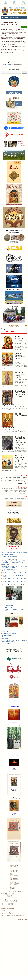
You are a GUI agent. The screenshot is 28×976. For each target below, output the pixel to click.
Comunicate (5, 637)
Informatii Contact (22, 919)
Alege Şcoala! (5, 564)
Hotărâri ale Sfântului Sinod (9, 633)
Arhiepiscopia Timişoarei (7, 908)
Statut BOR (5, 631)
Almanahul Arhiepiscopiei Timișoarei (14, 609)
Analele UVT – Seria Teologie (10, 556)
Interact (6, 917)
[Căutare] (25, 17)
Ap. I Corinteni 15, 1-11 (21, 483)
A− (22, 27)
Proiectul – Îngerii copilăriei (9, 570)
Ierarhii (3, 910)
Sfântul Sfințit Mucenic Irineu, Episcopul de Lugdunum (20, 374)
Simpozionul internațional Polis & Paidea (12, 562)
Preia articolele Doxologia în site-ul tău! (15, 498)
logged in (9, 64)
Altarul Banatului (9, 604)
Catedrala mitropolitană (7, 912)
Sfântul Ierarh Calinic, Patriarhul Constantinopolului (14, 420)
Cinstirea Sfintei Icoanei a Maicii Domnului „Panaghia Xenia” (20, 439)
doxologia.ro (23, 496)
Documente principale (7, 635)
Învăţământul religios (7, 554)
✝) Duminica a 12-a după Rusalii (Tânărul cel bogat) (21, 458)
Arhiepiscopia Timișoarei (11, 17)
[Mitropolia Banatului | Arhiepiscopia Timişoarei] (14, 10)
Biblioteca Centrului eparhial (12, 610)
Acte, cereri (5, 638)
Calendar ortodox (8, 331)
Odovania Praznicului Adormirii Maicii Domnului (20, 356)
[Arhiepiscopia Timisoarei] (5, 2)
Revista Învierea (9, 605)
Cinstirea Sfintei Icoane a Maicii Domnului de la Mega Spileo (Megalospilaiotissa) (13, 397)
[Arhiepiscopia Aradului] (14, 2)
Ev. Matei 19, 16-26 (22, 493)
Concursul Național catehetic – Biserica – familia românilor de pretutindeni (14, 567)
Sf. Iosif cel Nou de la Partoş (9, 913)
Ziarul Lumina (8, 607)
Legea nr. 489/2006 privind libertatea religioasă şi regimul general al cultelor (14, 641)
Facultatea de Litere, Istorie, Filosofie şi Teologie (14, 552)
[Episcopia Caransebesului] (23, 2)
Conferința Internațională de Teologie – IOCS (13, 561)
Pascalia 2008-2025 (7, 643)
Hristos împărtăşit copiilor (8, 569)
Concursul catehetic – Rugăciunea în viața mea (14, 581)
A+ (25, 27)
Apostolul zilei (23, 476)
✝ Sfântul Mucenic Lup (19, 337)
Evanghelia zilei (22, 487)
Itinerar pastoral (4, 56)
